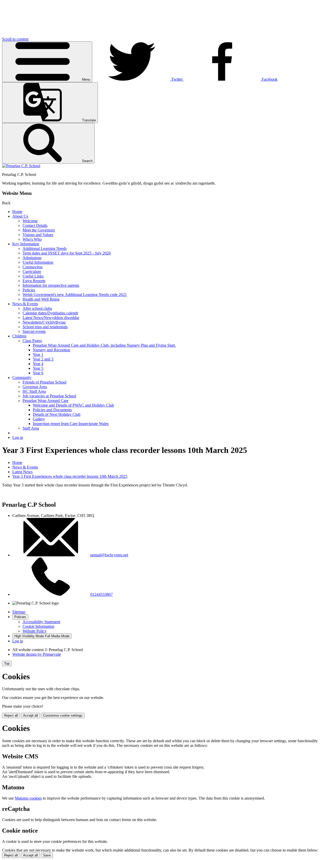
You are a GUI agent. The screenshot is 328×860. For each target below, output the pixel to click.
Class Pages (32, 340)
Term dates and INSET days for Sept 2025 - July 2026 (67, 253)
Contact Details (35, 225)
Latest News (22, 472)
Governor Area (35, 387)
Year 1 (38, 354)
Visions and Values (38, 234)
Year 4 (38, 364)
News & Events (25, 304)
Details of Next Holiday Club (56, 414)
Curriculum (32, 271)
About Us (20, 216)
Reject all (11, 715)
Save (47, 855)
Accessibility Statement (41, 622)
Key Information (25, 244)
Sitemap (18, 612)
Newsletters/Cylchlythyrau (44, 322)
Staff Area (31, 428)
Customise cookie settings (63, 715)
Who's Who (32, 239)
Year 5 (38, 368)
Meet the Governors (39, 230)
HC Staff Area (34, 391)
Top (6, 663)
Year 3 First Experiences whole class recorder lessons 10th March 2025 (69, 476)
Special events (34, 331)
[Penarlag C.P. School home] (21, 166)
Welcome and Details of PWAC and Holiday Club (73, 405)
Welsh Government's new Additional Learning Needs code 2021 (75, 294)
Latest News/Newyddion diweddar (51, 317)
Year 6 (38, 373)
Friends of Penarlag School (44, 382)
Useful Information (38, 262)
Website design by (36, 654)
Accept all (30, 715)
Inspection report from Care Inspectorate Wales (71, 423)
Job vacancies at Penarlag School (49, 396)
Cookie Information (38, 626)
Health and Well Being (41, 299)
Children (19, 336)
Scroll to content (15, 39)
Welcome (30, 221)
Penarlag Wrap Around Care (45, 400)
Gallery (39, 419)
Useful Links (33, 276)
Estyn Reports (34, 281)
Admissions (32, 258)
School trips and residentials (45, 327)
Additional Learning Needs (45, 248)
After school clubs (37, 308)
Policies (29, 290)
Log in (17, 437)
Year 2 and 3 (43, 359)
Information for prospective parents (51, 285)
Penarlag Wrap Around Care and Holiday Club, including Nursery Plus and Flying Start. (104, 345)
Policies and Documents (52, 410)
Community (22, 377)
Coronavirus (33, 267)
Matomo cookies (28, 798)
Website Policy (35, 631)
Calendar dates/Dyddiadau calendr (50, 313)
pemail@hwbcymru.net (109, 555)
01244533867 (101, 594)
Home (17, 211)
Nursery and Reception (51, 350)
